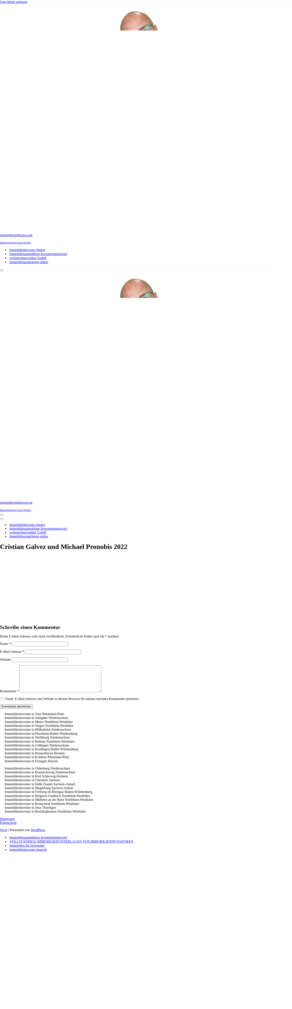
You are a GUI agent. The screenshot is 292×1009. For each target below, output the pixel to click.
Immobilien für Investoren (26, 845)
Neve (3, 830)
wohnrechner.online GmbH (27, 258)
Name (5, 644)
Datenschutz (8, 823)
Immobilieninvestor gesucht (28, 849)
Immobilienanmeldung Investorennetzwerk (38, 254)
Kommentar (9, 691)
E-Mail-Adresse (12, 651)
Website (5, 659)
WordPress (38, 830)
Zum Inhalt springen (13, 2)
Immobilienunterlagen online (28, 262)
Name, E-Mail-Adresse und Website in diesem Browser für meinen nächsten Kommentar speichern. (72, 699)
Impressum (7, 819)
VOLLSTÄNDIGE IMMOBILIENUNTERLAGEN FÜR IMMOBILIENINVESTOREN (71, 841)
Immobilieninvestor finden (27, 250)
